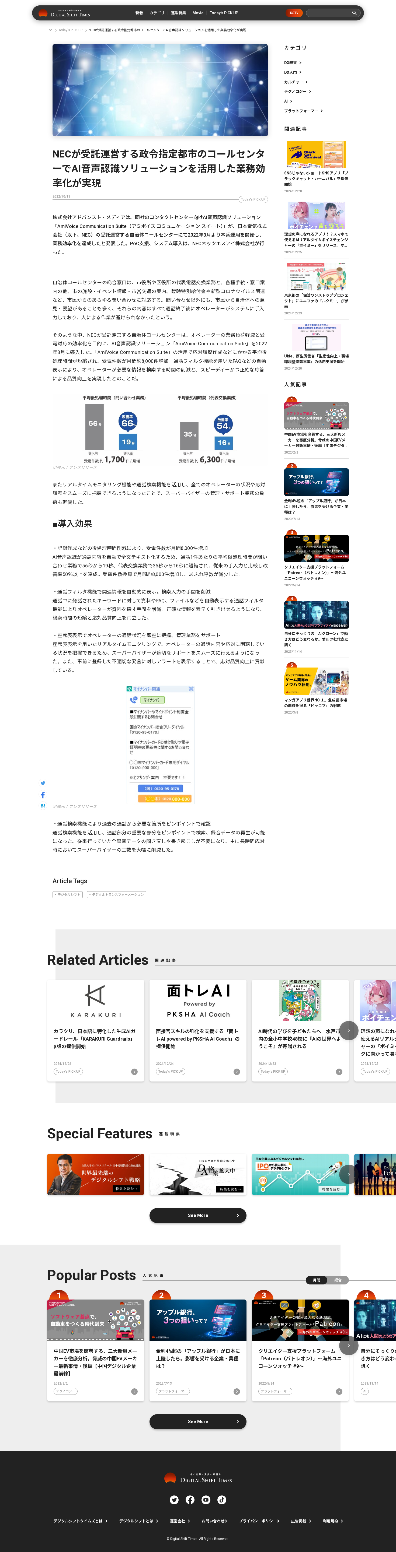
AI (286, 101)
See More (198, 1215)
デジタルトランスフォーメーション (118, 895)
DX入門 (290, 72)
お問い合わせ (213, 1521)
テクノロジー (295, 91)
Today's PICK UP (253, 199)
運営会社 (177, 1521)
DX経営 (290, 63)
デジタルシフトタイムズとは (78, 1521)
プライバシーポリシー (258, 1521)
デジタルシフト (69, 895)
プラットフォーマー (301, 111)
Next (349, 1030)
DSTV (294, 13)
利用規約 (330, 1521)
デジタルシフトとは (136, 1521)
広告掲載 (298, 1521)
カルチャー (293, 82)
